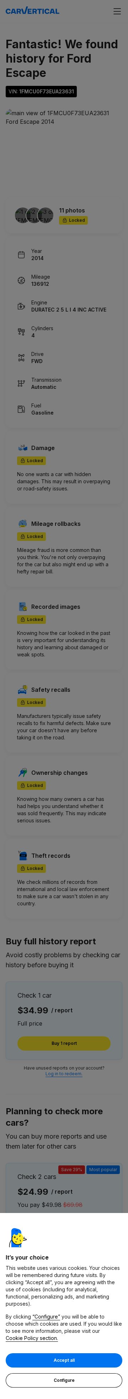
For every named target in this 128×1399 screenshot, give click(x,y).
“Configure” (46, 1317)
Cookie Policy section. (32, 1338)
